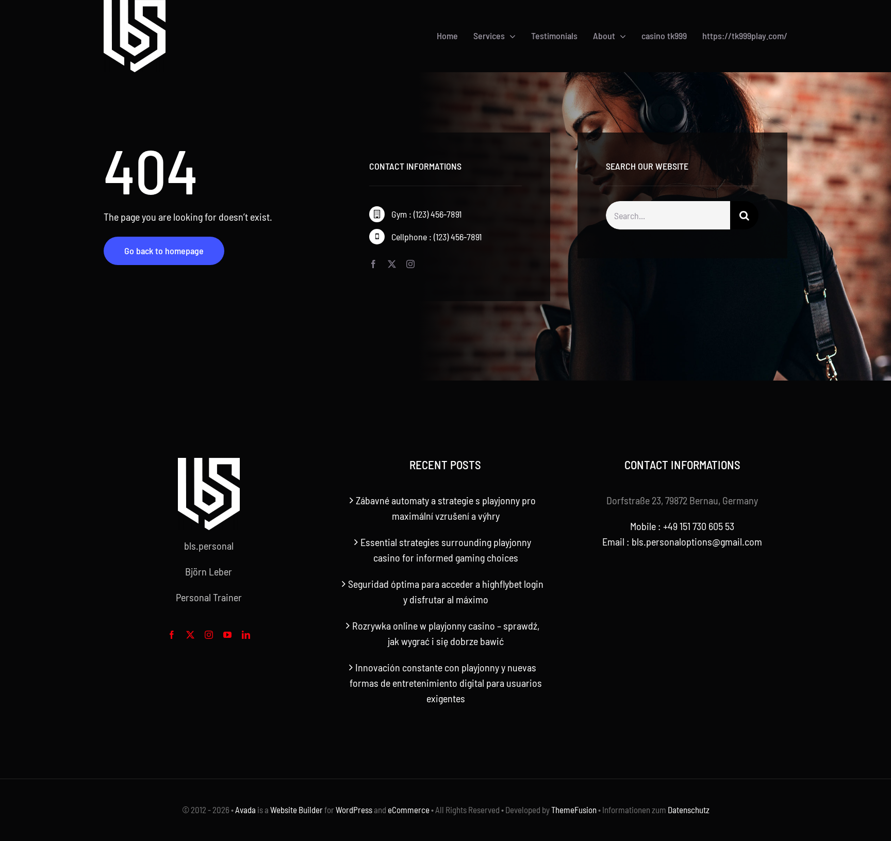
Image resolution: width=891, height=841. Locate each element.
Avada (245, 809)
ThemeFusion (574, 809)
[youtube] (227, 635)
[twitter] (392, 264)
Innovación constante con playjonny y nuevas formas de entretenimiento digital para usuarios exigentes (446, 682)
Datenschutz (689, 809)
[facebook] (373, 264)
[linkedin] (246, 635)
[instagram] (410, 264)
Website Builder (296, 809)
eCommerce (409, 809)
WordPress (354, 809)
